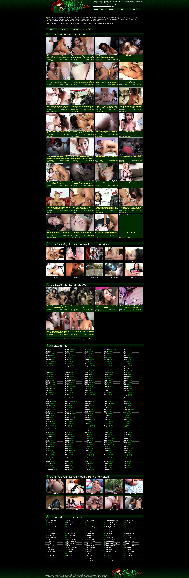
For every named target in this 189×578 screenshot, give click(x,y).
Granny (87, 384)
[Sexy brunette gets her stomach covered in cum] (131, 79)
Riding (106, 450)
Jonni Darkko (76, 23)
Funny (86, 362)
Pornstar (106, 422)
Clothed (67, 357)
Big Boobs (48, 401)
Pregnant (106, 426)
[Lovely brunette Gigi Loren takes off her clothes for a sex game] (58, 329)
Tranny (125, 419)
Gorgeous (87, 382)
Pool (105, 419)
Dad (66, 395)
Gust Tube (55, 277)
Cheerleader (49, 469)
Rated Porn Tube (71, 533)
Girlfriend (87, 374)
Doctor (67, 411)
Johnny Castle (109, 23)
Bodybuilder (49, 428)
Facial (67, 440)
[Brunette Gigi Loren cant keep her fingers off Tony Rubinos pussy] (82, 180)
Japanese (87, 426)
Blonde (48, 424)
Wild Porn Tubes (94, 509)
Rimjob (106, 453)
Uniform (126, 432)
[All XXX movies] (131, 54)
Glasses (87, 378)
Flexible (67, 469)
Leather (87, 450)
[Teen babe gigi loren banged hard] (106, 180)
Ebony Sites (89, 525)
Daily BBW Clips (90, 547)
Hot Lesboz (109, 549)
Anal (47, 364)
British (47, 440)
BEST (123, 9)
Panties (106, 401)
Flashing (67, 467)
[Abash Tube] (52, 14)
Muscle (106, 370)
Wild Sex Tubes (114, 509)
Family (67, 442)
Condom (67, 372)
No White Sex (90, 535)
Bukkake (48, 446)
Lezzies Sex (128, 529)
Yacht (125, 463)
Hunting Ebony (90, 531)
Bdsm (47, 393)
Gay (86, 368)
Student (126, 386)
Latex (86, 446)
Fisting (67, 463)
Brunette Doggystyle (100, 19)
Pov (105, 424)
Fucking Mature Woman (112, 529)
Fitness (67, 465)
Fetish (67, 453)
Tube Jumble (74, 509)
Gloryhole (87, 380)
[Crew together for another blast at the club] (82, 304)
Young (125, 467)
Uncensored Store (114, 261)
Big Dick (48, 407)
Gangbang (87, 366)
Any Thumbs (70, 523)
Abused (48, 351)
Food (86, 349)
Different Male (90, 556)
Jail (86, 424)
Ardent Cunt (128, 556)
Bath (47, 386)
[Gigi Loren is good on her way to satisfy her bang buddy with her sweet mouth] (82, 79)
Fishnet (67, 461)
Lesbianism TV (110, 554)
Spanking (126, 368)
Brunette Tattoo (121, 17)
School (106, 457)
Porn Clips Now (114, 277)
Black (47, 417)
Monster (106, 366)
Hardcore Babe (132, 17)
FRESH (110, 9)
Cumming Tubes (90, 545)
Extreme (67, 436)
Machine (87, 463)
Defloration (68, 403)
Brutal (47, 444)
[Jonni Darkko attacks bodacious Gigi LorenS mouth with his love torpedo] (82, 155)
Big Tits (48, 409)
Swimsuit (126, 393)
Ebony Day (70, 554)
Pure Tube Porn (71, 531)
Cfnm (47, 465)
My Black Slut (90, 533)
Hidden (87, 399)
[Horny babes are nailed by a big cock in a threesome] (58, 304)
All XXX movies (75, 261)
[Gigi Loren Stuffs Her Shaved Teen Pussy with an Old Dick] (131, 304)
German (87, 370)
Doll (66, 415)
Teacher (126, 401)
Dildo (66, 407)
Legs (86, 453)
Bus (47, 448)
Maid (86, 465)
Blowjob (48, 426)
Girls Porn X (94, 277)
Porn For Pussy (129, 558)
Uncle (125, 428)
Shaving (106, 467)
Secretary (106, 461)
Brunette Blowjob (58, 17)
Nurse (105, 378)
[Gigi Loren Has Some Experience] (106, 155)
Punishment (107, 438)
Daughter (67, 399)
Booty (47, 434)
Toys (125, 417)
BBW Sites (89, 543)
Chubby (67, 349)
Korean (87, 440)
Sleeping (126, 357)
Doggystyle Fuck (97, 20)
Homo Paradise (110, 541)
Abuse (105, 576)
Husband (87, 411)
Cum (66, 384)
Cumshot (67, 386)
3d (46, 349)
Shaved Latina (113, 19)
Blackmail (48, 419)
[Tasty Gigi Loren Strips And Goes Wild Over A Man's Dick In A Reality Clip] (106, 105)
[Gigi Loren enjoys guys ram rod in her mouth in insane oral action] (106, 130)
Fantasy (67, 444)
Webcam (126, 448)
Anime (47, 366)
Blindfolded (49, 422)
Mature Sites (128, 537)
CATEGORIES (98, 9)
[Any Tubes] (131, 180)
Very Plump (128, 547)
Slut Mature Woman (130, 545)
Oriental (106, 395)
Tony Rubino (66, 23)
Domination (68, 417)
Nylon (105, 380)
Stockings (126, 378)
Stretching (126, 382)
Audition (48, 376)
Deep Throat (68, 401)
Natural (106, 372)
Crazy (67, 378)
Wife (125, 457)
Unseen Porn (94, 261)
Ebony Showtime (90, 523)
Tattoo (125, 399)
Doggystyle (68, 413)
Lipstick (87, 461)
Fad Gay (88, 558)
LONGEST (135, 9)
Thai (125, 407)
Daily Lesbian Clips (75, 277)
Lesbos (127, 525)
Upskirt (125, 436)
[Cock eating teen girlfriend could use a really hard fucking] (58, 180)
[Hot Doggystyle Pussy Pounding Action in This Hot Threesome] (131, 206)
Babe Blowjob (134, 19)
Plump (106, 417)
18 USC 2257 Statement (98, 576)
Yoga (125, 465)
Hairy (86, 390)
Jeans (86, 428)
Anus (47, 368)
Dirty (66, 409)
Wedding (126, 450)
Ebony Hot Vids (71, 560)
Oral (105, 388)
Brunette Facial (53, 19)
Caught (48, 461)
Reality (106, 442)
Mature (106, 351)
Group (86, 386)
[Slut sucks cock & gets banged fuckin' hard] (106, 231)
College (67, 366)
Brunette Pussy (64, 19)
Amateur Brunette (85, 20)
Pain (105, 399)
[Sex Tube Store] (131, 130)
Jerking (87, 430)
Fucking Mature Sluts (111, 525)
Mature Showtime (130, 535)
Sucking (126, 388)
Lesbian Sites (109, 558)
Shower (126, 349)
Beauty (48, 397)
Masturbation (107, 349)
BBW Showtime (90, 541)
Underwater (127, 430)
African (48, 355)
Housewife (87, 405)
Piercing (106, 413)
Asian (47, 372)
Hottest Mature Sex (111, 551)
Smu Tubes (70, 537)
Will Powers (98, 23)
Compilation (68, 370)
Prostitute (106, 434)
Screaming (107, 459)
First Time (68, 459)
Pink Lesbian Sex (130, 539)
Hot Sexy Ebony (90, 527)
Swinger (126, 395)
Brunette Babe (110, 17)
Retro (105, 446)
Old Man (106, 386)
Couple (67, 376)
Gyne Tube (70, 525)
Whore (125, 455)
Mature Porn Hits (129, 533)
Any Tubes (134, 261)
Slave (125, 355)
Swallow (126, 390)
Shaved (106, 465)
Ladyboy (87, 444)
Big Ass (48, 399)
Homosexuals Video (111, 543)
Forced (86, 353)
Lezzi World (128, 531)
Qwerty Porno (55, 509)
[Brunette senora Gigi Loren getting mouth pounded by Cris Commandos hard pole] (82, 54)
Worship (126, 461)
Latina (86, 448)
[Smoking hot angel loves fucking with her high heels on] (58, 206)
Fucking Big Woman (91, 560)
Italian (86, 422)
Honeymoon (88, 403)
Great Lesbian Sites (111, 539)
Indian (86, 413)
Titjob (125, 413)
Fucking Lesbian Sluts (112, 520)
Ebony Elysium (71, 556)
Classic (67, 351)
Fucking (87, 359)
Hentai (86, 397)
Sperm (125, 370)
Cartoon (48, 455)
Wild (125, 459)
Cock (66, 362)
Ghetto (86, 372)
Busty (47, 450)
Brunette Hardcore (71, 17)
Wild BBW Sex (129, 549)
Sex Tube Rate (71, 535)
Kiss (86, 436)
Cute (66, 390)
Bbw (47, 390)
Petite (105, 411)
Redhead (106, 444)
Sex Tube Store (55, 261)
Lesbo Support (129, 523)
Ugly (125, 426)
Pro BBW (127, 543)
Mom (105, 362)
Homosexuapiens (110, 545)
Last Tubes (75, 493)
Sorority (126, 364)
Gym (86, 388)
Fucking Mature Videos (112, 527)
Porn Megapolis (129, 541)
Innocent (87, 415)
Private (106, 430)
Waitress (126, 446)
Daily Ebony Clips (72, 547)
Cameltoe (48, 453)
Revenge (106, 448)
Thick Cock (64, 20)
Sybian (125, 397)
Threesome (127, 409)
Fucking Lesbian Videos (112, 523)
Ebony (67, 424)
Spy (125, 372)
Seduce (106, 463)
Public (105, 436)
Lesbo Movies (129, 520)
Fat (66, 446)
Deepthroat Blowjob (97, 17)
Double (67, 419)
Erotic (66, 428)
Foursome (87, 355)
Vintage (126, 440)
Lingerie (87, 459)
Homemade (88, 401)
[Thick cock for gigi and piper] (82, 231)
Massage (87, 469)
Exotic (67, 434)
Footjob (87, 351)
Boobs (47, 432)
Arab (47, 370)
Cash (47, 457)
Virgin (125, 442)
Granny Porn (109, 537)
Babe (47, 380)
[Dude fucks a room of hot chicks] (131, 155)
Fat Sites (88, 554)
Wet (125, 453)
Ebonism (69, 551)
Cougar (67, 374)
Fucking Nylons (110, 531)
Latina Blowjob (87, 19)
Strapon (126, 380)
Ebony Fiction (70, 558)
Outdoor (106, 397)
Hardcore (87, 395)
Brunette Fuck (76, 19)
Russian (106, 455)
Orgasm (106, 390)
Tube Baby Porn (71, 539)
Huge (86, 407)
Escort (67, 430)
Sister (125, 351)
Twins (125, 424)
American (48, 362)
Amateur (48, 357)
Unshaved (126, 434)
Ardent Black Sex (71, 541)
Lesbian (87, 455)
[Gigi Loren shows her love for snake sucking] (106, 304)
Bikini (47, 411)
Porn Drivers (133, 493)
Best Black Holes (71, 543)
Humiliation (88, 409)
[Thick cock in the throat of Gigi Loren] (82, 329)
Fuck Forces (114, 493)
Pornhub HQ (94, 493)
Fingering (67, 457)
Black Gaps (70, 545)
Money (106, 364)
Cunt (66, 388)
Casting (48, 459)
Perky (105, 409)
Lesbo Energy (109, 560)
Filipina (67, 455)
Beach (47, 395)
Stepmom (126, 376)
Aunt (47, 378)
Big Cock (48, 405)
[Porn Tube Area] (125, 214)
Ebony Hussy (90, 520)
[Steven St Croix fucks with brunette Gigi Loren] (82, 130)
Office (105, 382)
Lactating (87, 442)
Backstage (49, 384)
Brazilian (48, 436)
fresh (63, 29)
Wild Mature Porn (129, 551)
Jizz (86, 432)
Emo (66, 426)
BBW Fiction (89, 537)
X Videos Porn (130, 560)
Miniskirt (106, 359)
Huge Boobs (73, 20)
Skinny (125, 353)
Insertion (87, 417)
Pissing (106, 415)
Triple (125, 422)
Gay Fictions (109, 535)
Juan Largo (57, 23)
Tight (125, 411)
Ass (47, 374)
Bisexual (48, 413)
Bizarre (48, 415)
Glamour (87, 376)
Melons (106, 353)
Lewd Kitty (128, 527)
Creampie (68, 380)
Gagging (87, 364)
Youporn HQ (133, 509)
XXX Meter (134, 277)
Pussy (105, 440)
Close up (67, 355)
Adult (68, 520)
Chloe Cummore (87, 23)
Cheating (48, 467)
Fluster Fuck (55, 493)
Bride (47, 438)
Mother (106, 368)
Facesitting (68, 438)
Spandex (126, 366)
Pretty (105, 428)
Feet (66, 448)
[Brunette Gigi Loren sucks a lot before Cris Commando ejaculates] (58, 79)
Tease (125, 403)
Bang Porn (89, 549)
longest (75, 29)
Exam (66, 432)
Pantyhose (107, 403)
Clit (66, 353)
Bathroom (48, 388)
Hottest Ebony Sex (91, 529)
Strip (125, 384)
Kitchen (87, 438)
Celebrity (48, 463)
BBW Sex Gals (90, 539)
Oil (105, 384)
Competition (68, 368)
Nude (105, 376)
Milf (105, 357)
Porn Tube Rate (71, 529)
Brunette (48, 442)
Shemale (106, 469)
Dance (67, 397)
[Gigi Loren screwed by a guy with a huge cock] (58, 231)
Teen (125, 405)
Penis (105, 407)
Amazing (48, 359)
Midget (106, 355)
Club (66, 359)
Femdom (67, 450)
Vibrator (126, 438)
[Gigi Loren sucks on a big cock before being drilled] (82, 206)
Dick (66, 405)
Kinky (86, 434)
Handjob (87, 393)
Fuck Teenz (109, 533)
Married (87, 467)
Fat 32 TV (89, 551)
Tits (124, 415)
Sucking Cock (124, 19)
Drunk (67, 422)
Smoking (126, 359)
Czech (67, 393)
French (86, 357)
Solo (125, 362)
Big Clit (48, 403)
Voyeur (125, 444)
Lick (86, 457)
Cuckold (67, 382)
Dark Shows (70, 549)
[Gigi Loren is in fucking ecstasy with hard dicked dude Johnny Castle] (131, 105)
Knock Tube (70, 527)
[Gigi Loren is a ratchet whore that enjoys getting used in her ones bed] (106, 79)
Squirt (125, 374)
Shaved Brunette (84, 17)
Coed (66, 364)
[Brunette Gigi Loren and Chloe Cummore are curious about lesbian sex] (58, 155)
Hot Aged (108, 547)
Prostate (106, 432)
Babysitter (48, 382)
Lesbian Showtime (111, 556)
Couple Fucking (53, 20)
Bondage (48, 430)
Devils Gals (128, 554)
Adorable (48, 353)
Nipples (106, 374)
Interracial (87, 419)
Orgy (105, 393)
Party (105, 405)
